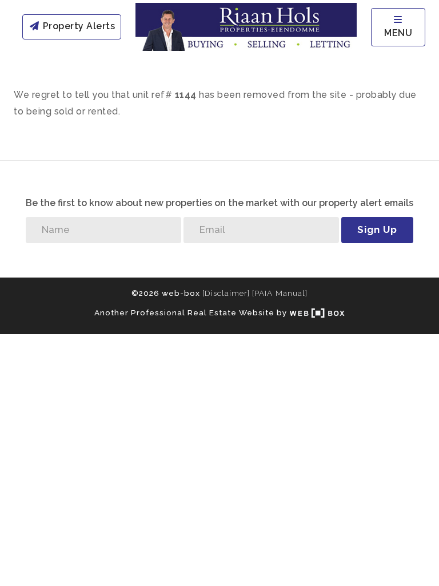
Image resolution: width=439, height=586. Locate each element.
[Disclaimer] (226, 293)
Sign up (377, 229)
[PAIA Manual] (280, 293)
